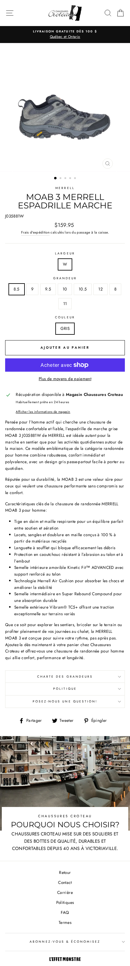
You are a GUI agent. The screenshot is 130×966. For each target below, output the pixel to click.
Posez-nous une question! (65, 701)
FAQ (65, 912)
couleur (65, 317)
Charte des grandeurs (65, 676)
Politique (65, 688)
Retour (65, 872)
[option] (65, 34)
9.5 (48, 289)
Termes (65, 922)
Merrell (64, 188)
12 (100, 289)
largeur (65, 253)
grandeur (65, 278)
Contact (65, 882)
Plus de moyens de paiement (65, 379)
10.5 (83, 289)
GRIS (65, 328)
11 (65, 303)
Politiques (65, 902)
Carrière (65, 892)
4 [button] (70, 178)
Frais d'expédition (35, 232)
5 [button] (75, 178)
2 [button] (61, 178)
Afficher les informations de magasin (43, 411)
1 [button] (55, 178)
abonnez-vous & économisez (65, 941)
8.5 (17, 289)
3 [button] (65, 178)
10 (65, 289)
